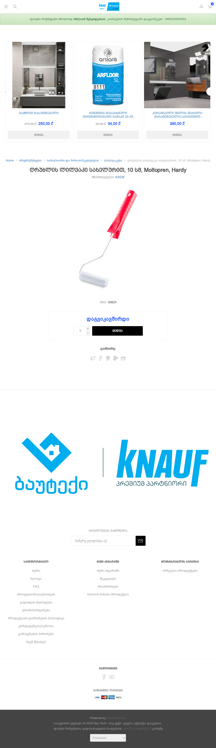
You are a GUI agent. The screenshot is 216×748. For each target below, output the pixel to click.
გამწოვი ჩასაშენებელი (39, 113)
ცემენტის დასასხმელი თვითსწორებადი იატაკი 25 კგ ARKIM (108, 114)
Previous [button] (5, 91)
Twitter (93, 358)
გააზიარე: (108, 348)
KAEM (119, 177)
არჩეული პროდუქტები (179, 571)
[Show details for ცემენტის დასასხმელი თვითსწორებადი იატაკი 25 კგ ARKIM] (108, 75)
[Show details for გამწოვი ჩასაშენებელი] (39, 75)
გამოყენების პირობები (36, 634)
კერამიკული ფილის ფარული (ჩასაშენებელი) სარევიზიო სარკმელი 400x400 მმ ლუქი (177, 114)
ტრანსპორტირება (36, 610)
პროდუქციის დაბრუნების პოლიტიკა (36, 618)
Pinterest (108, 358)
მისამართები (108, 586)
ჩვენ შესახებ (36, 642)
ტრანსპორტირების (137, 729)
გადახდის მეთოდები (36, 602)
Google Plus (115, 358)
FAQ (36, 586)
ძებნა (36, 571)
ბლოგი (36, 579)
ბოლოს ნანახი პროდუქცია (108, 594)
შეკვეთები (108, 579)
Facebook (100, 358)
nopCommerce (116, 718)
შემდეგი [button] (210, 91)
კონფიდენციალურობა (36, 626)
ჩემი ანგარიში (108, 571)
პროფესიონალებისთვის (36, 594)
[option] (38, 91)
